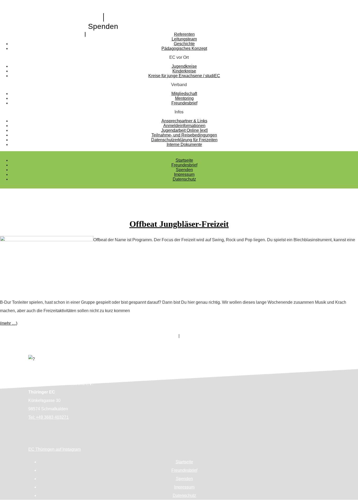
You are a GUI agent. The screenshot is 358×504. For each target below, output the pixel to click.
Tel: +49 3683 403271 (48, 417)
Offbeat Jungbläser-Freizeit (179, 224)
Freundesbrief (184, 165)
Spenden (103, 26)
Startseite (184, 160)
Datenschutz (184, 179)
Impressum (184, 174)
